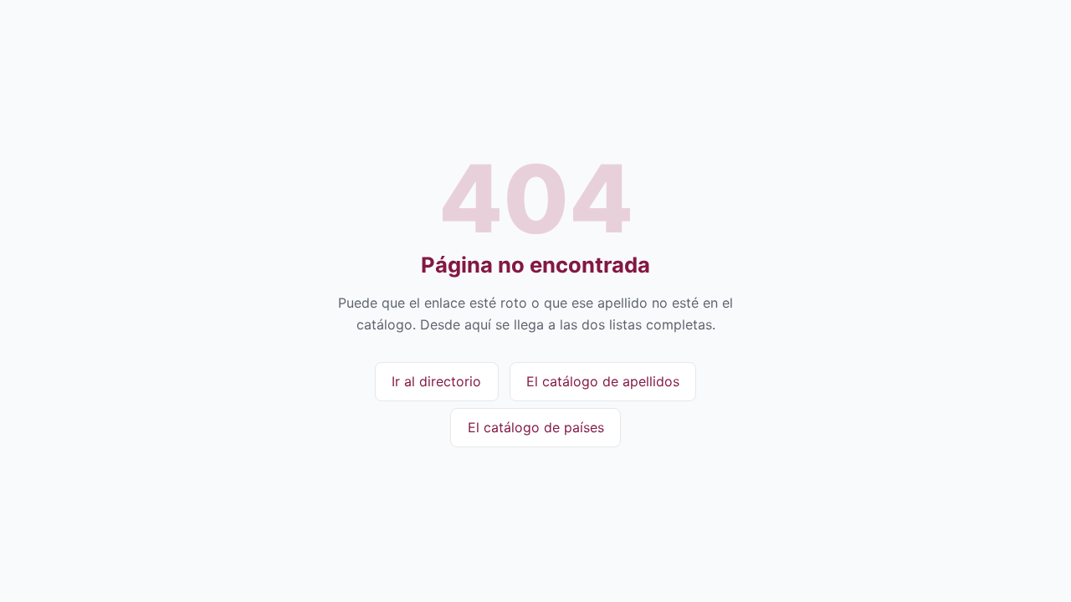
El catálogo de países (536, 427)
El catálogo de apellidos (602, 381)
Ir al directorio (436, 381)
